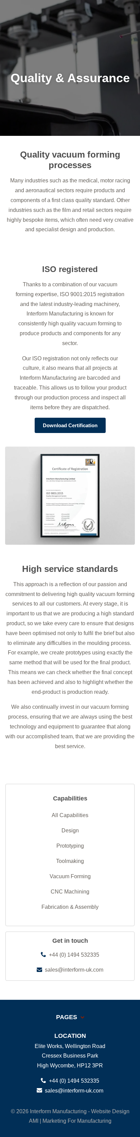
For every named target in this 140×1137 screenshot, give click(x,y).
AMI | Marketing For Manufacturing (70, 1121)
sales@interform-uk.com (73, 970)
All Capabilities (70, 815)
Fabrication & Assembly (70, 907)
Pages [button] (67, 1017)
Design (70, 830)
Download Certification (70, 425)
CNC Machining (70, 892)
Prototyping (70, 846)
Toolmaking (70, 861)
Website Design (110, 1111)
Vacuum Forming (70, 876)
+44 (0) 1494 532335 (73, 955)
